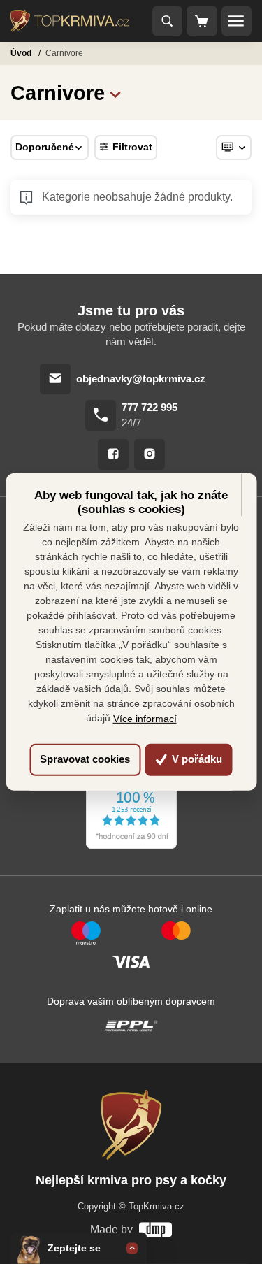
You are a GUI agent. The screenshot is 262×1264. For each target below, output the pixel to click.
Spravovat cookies (85, 759)
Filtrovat (132, 146)
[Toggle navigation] (167, 21)
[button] (115, 92)
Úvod (22, 53)
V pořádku (195, 759)
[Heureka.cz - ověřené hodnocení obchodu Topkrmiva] (131, 793)
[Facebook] (113, 454)
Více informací (145, 718)
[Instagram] (149, 454)
